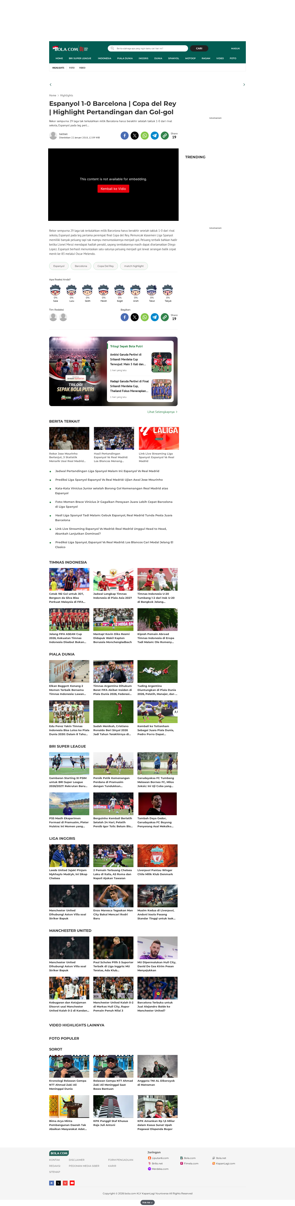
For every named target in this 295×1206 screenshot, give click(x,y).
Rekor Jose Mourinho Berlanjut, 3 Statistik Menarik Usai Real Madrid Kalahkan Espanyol (66, 457)
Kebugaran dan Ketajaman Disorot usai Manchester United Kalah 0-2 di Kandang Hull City (69, 1006)
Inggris (143, 58)
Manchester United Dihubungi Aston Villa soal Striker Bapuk (67, 914)
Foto (233, 58)
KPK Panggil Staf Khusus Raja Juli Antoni (110, 1123)
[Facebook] (51, 1183)
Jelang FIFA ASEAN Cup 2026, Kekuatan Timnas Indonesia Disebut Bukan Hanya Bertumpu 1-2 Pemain (69, 637)
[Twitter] (58, 1183)
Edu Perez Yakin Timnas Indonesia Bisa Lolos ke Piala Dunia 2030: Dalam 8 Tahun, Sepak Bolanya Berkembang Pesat (69, 730)
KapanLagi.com (225, 1163)
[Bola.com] (63, 317)
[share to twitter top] (135, 136)
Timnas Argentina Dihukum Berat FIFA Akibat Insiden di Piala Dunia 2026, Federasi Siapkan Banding (112, 689)
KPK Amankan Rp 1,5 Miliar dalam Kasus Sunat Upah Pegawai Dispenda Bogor (156, 1124)
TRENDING (195, 157)
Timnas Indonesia (68, 563)
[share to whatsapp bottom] (145, 317)
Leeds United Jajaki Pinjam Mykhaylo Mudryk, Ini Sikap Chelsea (68, 874)
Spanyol (173, 58)
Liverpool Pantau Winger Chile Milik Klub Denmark (155, 872)
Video (220, 58)
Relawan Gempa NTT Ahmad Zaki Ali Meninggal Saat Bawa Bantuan (113, 1084)
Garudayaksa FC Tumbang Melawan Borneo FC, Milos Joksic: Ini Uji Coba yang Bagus (155, 781)
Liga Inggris (62, 839)
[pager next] (244, 84)
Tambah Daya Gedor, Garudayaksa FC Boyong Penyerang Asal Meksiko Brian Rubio (154, 822)
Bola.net (221, 1158)
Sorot (55, 1050)
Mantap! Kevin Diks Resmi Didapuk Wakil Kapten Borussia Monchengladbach (112, 637)
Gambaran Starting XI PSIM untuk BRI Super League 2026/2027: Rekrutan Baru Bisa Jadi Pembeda (67, 781)
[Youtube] (72, 1182)
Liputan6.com (160, 1158)
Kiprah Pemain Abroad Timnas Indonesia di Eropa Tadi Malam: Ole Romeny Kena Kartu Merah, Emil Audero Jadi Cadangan (155, 637)
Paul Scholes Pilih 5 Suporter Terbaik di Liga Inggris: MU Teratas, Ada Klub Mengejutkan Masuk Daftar (113, 966)
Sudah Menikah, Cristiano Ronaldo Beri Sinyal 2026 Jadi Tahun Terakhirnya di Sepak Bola (111, 730)
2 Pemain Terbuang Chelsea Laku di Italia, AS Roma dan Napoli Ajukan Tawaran (112, 874)
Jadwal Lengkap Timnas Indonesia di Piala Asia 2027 (112, 595)
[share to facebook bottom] (125, 317)
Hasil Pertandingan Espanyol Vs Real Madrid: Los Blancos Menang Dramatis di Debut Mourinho (111, 457)
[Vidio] (65, 1183)
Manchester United (70, 931)
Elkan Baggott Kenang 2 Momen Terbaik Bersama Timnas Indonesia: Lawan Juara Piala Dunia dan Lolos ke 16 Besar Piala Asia (68, 689)
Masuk (235, 48)
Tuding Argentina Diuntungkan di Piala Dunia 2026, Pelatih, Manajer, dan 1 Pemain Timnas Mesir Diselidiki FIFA (156, 689)
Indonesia (104, 58)
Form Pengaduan (120, 1159)
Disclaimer (76, 1159)
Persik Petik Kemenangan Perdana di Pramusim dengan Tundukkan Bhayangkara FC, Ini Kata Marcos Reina (111, 781)
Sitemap (54, 1171)
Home (59, 58)
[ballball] (54, 136)
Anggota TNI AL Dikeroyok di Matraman (156, 1082)
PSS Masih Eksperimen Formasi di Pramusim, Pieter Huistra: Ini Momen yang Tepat (69, 822)
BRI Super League (80, 58)
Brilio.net (157, 1163)
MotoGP (190, 58)
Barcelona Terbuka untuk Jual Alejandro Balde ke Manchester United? (155, 1006)
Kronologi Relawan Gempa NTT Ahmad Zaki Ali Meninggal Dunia (67, 1084)
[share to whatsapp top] (145, 136)
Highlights (58, 67)
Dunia (158, 58)
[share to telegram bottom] (155, 317)
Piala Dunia (125, 58)
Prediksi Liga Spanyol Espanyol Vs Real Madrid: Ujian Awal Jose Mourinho (109, 480)
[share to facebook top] (125, 136)
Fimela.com (191, 1163)
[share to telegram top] (155, 136)
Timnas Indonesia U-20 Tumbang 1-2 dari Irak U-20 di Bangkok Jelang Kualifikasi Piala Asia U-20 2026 (156, 597)
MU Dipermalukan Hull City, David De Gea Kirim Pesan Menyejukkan (156, 966)
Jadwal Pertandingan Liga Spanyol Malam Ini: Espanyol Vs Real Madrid (107, 471)
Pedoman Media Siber (84, 1165)
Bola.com (190, 1158)
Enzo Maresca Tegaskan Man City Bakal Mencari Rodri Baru (113, 914)
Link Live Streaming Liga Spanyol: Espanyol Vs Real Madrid (156, 457)
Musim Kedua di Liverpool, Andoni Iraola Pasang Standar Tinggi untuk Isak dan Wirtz (155, 914)
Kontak (54, 1159)
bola (70, 49)
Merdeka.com (160, 1168)
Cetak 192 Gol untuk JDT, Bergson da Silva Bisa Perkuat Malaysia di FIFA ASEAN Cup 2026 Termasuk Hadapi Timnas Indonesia (68, 597)
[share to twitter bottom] (135, 317)
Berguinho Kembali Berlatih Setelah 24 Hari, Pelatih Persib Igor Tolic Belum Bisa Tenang (112, 822)
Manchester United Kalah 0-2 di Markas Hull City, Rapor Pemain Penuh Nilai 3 (113, 1006)
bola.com (130, 1193)
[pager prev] (50, 84)
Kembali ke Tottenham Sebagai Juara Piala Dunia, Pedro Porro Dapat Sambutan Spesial (155, 730)
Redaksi (54, 1165)
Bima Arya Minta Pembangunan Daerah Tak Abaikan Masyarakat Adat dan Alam (67, 1124)
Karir (112, 1165)
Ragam (206, 58)
